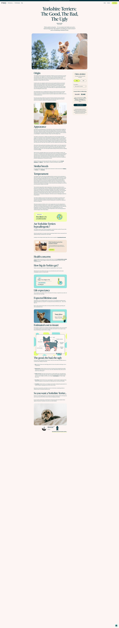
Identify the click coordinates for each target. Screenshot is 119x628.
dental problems (61, 259)
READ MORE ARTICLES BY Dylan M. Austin (59, 431)
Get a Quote (80, 105)
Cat (83, 80)
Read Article (52, 249)
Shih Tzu (41, 162)
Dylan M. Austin (59, 23)
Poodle (62, 161)
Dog (77, 80)
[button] (116, 625)
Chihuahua (36, 162)
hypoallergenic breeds (62, 237)
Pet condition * (76, 84)
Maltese (64, 168)
